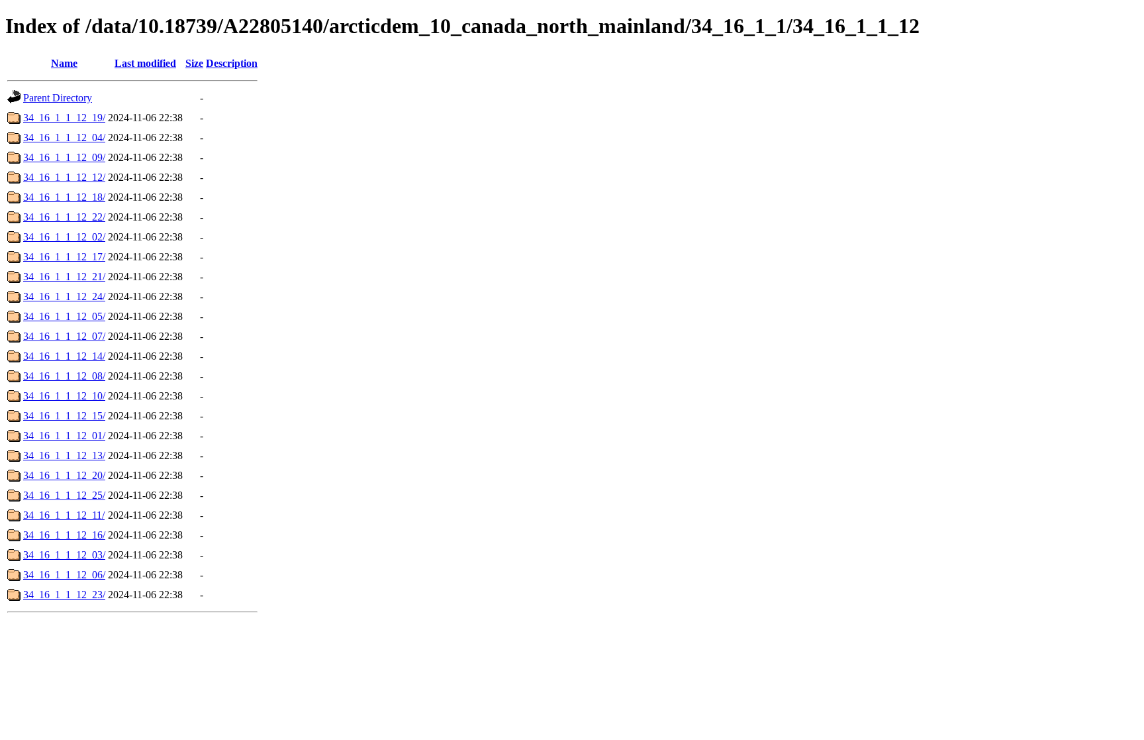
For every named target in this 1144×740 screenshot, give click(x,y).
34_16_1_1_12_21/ (64, 276)
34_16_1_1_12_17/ (64, 256)
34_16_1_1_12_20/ (64, 475)
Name (64, 63)
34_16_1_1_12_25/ (64, 495)
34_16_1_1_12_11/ (64, 515)
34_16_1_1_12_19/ (64, 117)
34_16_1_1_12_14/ (64, 356)
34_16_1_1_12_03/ (64, 554)
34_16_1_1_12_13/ (64, 455)
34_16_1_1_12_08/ (64, 376)
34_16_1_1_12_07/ (64, 336)
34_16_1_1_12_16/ (64, 535)
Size (194, 63)
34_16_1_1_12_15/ (64, 415)
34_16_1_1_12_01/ (64, 435)
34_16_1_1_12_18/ (64, 197)
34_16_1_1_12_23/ (64, 594)
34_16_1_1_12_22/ (64, 217)
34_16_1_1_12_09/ (64, 157)
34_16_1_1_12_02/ (64, 236)
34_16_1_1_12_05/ (64, 316)
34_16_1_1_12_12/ (64, 177)
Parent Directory (57, 97)
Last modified (145, 63)
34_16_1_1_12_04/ (64, 137)
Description (232, 63)
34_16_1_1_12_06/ (64, 574)
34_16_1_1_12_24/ (64, 296)
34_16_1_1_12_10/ (64, 395)
